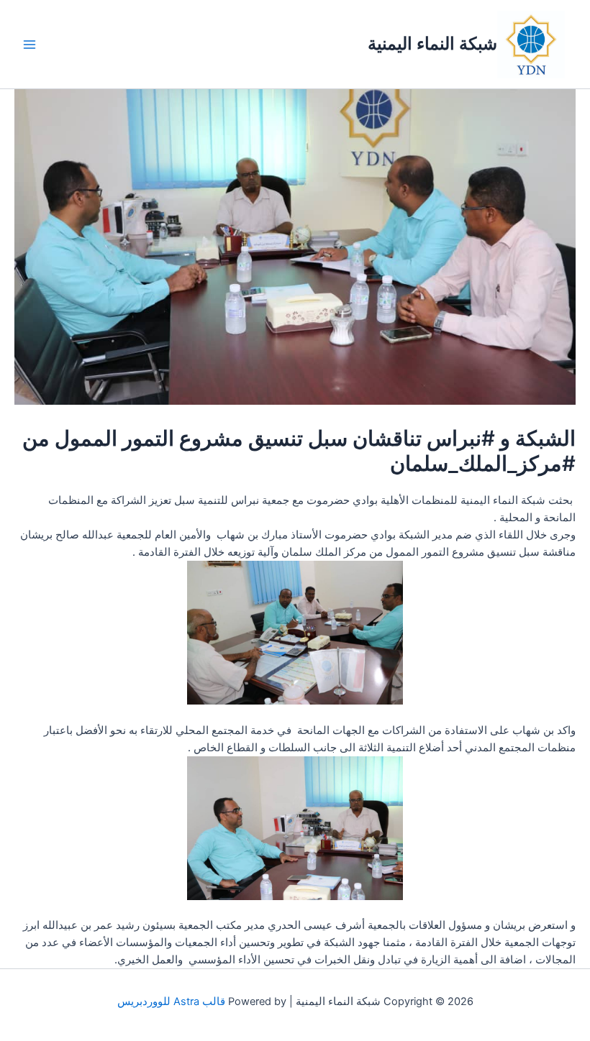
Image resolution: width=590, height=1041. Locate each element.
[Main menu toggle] (29, 44)
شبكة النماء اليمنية (432, 43)
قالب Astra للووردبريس (171, 1001)
